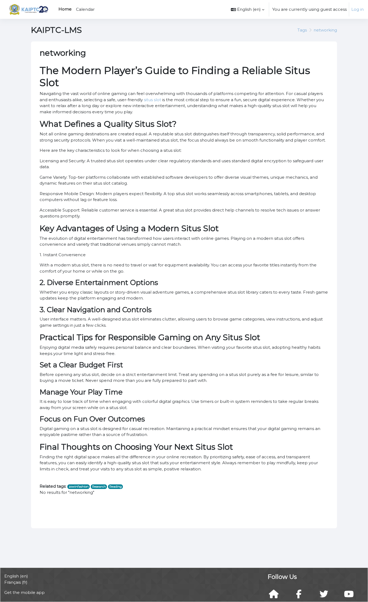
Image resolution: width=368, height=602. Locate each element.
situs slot (152, 99)
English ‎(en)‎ (16, 576)
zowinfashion (79, 486)
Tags (302, 30)
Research (99, 486)
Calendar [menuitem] (85, 9)
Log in (357, 9)
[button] (247, 9)
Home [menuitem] (65, 9)
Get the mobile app (24, 592)
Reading (115, 486)
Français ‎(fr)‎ (15, 582)
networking (325, 30)
